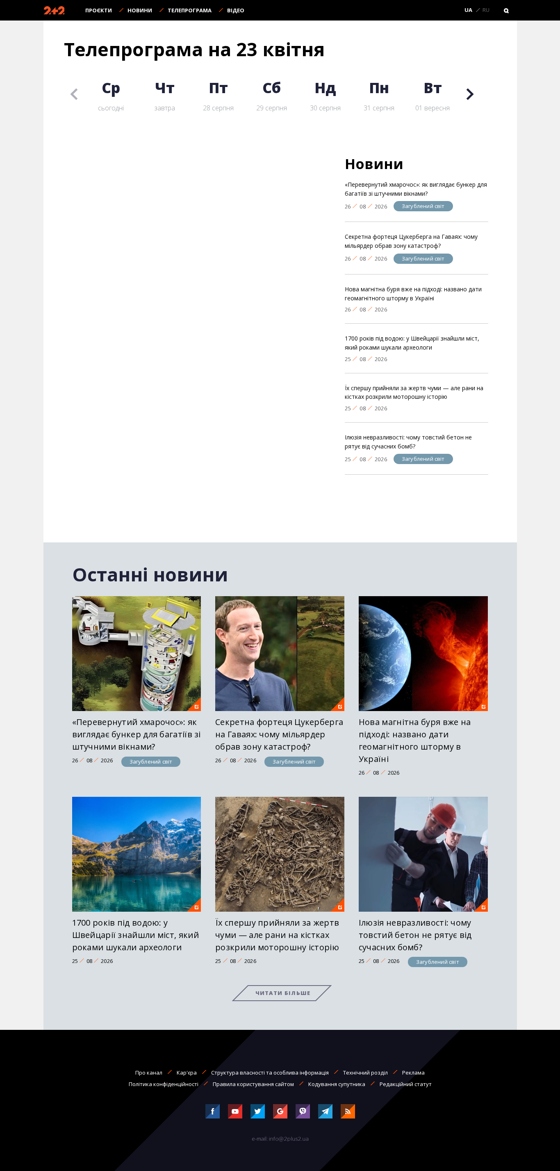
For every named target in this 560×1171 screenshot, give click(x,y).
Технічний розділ (365, 1072)
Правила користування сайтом (253, 1084)
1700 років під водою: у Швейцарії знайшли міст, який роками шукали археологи (412, 342)
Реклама (413, 1072)
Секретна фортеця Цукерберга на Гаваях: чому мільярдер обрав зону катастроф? (411, 241)
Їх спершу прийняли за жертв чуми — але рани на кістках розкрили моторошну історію (414, 392)
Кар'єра (187, 1072)
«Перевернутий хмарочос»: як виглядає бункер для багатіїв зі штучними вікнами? (416, 189)
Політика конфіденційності (163, 1084)
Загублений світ (423, 206)
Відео (235, 10)
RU (486, 10)
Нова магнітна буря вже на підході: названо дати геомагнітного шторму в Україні (413, 293)
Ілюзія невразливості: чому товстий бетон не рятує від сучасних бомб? (408, 441)
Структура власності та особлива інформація (270, 1072)
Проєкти (98, 10)
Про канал (148, 1072)
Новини (139, 10)
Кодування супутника (336, 1084)
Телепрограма (190, 10)
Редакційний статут (406, 1084)
